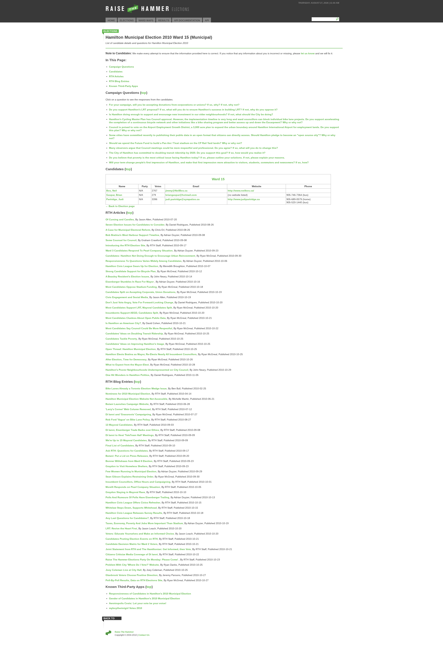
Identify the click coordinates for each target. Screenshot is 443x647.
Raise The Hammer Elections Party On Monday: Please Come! (142, 559)
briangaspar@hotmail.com (181, 195)
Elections (127, 20)
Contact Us (144, 635)
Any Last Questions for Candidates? (127, 518)
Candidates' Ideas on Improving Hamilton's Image (135, 344)
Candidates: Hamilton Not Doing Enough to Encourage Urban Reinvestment (150, 255)
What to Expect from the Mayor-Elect (127, 364)
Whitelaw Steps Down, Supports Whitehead (131, 507)
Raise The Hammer (124, 632)
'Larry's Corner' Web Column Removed (128, 409)
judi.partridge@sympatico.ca (182, 199)
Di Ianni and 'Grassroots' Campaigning (128, 414)
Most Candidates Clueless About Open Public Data (136, 318)
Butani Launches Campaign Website (127, 404)
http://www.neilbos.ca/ (241, 190)
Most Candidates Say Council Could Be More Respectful (139, 328)
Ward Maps (145, 20)
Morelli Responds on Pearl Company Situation (133, 487)
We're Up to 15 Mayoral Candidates (126, 440)
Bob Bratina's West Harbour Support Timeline (132, 235)
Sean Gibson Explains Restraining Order (129, 476)
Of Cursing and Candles (120, 219)
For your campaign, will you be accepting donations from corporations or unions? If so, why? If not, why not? (174, 104)
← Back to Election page (120, 206)
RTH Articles (116, 76)
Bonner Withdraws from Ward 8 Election (129, 461)
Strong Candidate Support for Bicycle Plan (131, 271)
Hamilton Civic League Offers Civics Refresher (133, 502)
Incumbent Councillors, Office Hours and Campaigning (138, 481)
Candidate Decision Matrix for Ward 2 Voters (131, 544)
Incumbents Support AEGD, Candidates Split (132, 312)
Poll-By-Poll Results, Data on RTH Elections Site (134, 580)
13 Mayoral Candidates (119, 424)
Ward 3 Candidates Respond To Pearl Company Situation (139, 250)
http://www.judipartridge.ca (244, 199)
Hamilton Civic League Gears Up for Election (132, 266)
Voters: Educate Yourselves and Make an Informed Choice (140, 533)
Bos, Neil (111, 190)
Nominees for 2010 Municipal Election (128, 393)
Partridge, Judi (115, 199)
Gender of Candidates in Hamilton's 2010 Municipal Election (144, 598)
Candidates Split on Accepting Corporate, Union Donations (140, 292)
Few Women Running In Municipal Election (131, 471)
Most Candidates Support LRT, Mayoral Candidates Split (139, 307)
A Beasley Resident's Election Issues (127, 276)
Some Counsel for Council (121, 240)
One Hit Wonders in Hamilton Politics (127, 375)
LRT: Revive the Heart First (121, 528)
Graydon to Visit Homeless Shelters (126, 466)
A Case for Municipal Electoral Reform (128, 229)
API (207, 20)
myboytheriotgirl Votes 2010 (125, 608)
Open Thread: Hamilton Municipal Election (131, 349)
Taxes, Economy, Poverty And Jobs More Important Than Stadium (144, 523)
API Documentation (187, 20)
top (143, 93)
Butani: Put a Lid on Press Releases (127, 455)
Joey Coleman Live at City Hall (124, 570)
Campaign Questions (121, 66)
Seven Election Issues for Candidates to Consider (135, 224)
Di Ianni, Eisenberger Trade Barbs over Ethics (132, 430)
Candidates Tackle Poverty (121, 338)
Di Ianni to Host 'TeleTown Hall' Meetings (130, 435)
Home (111, 20)
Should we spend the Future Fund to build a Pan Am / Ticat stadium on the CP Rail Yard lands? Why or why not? (175, 143)
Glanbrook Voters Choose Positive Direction (132, 575)
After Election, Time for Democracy (126, 359)
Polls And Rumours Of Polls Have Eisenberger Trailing (137, 497)
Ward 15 (218, 179)
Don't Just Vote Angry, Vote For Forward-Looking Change (139, 302)
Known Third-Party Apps (123, 86)
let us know (308, 53)
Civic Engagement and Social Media (127, 297)
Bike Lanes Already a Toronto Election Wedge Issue (136, 388)
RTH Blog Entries (119, 81)
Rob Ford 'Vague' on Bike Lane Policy (128, 419)
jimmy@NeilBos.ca (176, 190)
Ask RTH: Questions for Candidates (127, 450)
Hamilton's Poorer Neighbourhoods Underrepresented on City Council (147, 369)
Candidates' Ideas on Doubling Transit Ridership (134, 333)
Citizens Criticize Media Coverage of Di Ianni (132, 554)
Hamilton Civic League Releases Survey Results (134, 513)
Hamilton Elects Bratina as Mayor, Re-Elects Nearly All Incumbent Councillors (151, 354)
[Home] (147, 13)
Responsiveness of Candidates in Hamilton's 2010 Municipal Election (150, 593)
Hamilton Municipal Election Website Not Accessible (136, 398)
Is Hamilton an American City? (123, 323)
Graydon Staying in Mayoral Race (125, 492)
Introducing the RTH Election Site (125, 245)
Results (163, 20)
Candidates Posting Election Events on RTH (132, 538)
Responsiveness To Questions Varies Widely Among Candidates (144, 261)
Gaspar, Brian (114, 195)
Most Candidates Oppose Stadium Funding (131, 286)
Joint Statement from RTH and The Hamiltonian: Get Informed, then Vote (148, 549)
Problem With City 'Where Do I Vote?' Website (132, 564)
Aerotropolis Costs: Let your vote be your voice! (137, 603)
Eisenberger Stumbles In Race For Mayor (130, 281)
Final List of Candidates (120, 445)
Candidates (116, 71)
